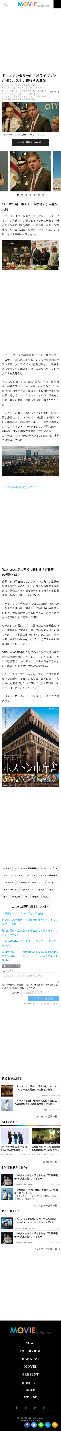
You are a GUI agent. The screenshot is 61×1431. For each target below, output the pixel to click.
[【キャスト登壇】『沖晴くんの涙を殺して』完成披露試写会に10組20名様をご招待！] (7, 1105)
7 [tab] (43, 195)
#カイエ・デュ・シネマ (31, 88)
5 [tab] (35, 195)
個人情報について (30, 1383)
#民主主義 (12, 99)
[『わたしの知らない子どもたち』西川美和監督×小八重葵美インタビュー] (7, 1238)
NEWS (30, 1343)
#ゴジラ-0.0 (43, 1154)
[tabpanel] (30, 171)
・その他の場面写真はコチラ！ (20, 487)
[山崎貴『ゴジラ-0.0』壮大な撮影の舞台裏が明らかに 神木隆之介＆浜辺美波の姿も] (46, 1136)
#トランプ (6, 91)
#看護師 (26, 99)
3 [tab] (26, 195)
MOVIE (30, 1366)
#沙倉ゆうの (29, 1199)
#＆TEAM (4, 1154)
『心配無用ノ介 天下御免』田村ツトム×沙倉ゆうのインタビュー (36, 1191)
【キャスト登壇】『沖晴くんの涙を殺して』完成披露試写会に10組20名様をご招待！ (36, 1102)
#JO (11, 1154)
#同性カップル (25, 96)
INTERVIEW (30, 1351)
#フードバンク (39, 91)
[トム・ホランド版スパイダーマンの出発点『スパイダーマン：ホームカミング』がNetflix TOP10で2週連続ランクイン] (7, 1223)
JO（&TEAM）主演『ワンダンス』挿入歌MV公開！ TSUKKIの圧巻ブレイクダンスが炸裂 (15, 1148)
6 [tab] (39, 195)
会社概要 (30, 1390)
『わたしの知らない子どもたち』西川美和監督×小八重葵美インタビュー (36, 1235)
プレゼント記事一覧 (46, 1116)
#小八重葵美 (28, 1242)
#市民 (43, 96)
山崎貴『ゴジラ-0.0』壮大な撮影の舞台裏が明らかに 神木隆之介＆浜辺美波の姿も (46, 1148)
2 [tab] (22, 195)
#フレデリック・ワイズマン (15, 94)
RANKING (30, 1358)
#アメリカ (6, 85)
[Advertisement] (30, 38)
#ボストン (33, 94)
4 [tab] (30, 195)
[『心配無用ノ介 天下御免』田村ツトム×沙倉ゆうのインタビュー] (7, 1194)
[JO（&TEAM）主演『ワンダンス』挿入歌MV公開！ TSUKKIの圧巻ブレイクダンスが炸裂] (15, 1136)
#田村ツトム (19, 1199)
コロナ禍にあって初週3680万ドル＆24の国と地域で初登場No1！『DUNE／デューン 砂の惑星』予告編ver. (30, 956)
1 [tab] (18, 195)
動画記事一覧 (50, 1161)
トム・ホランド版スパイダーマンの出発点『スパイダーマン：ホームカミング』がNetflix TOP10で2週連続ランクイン (35, 1221)
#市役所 (36, 96)
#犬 (20, 99)
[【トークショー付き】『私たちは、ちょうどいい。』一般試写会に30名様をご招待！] (7, 1091)
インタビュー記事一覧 (45, 1205)
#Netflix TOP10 (28, 1228)
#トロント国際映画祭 (22, 91)
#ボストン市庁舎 (9, 96)
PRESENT (30, 1374)
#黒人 (33, 99)
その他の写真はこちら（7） (30, 142)
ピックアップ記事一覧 (45, 1249)
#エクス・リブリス (10, 88)
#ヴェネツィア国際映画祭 (24, 85)
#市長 (4, 99)
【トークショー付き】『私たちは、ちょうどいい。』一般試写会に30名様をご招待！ (36, 1088)
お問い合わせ (30, 1397)
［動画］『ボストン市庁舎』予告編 (22, 913)
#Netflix (17, 1228)
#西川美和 (18, 1242)
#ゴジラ (35, 1154)
